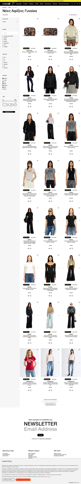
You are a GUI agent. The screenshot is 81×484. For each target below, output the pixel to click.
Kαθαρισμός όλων (9, 111)
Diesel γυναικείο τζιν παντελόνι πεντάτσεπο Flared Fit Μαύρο (71, 336)
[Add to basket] (31, 59)
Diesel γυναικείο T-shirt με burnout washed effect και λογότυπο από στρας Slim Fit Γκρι (50, 194)
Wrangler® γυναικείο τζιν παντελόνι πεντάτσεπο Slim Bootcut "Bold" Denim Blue (71, 384)
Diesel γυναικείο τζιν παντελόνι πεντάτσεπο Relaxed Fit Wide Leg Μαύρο (29, 336)
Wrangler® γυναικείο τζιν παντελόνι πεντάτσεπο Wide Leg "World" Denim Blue (50, 384)
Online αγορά (31, 454)
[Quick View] (28, 59)
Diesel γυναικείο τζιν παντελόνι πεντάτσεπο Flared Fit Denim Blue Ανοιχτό (50, 336)
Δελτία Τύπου (5, 455)
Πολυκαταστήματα (6, 454)
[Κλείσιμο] (77, 1)
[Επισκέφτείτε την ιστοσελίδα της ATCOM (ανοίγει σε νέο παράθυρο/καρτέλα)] (74, 482)
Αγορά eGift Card (57, 453)
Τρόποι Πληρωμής (32, 453)
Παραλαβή (30, 455)
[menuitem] (13, 4)
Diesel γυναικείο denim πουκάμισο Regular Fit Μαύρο (50, 100)
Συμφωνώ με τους (41, 438)
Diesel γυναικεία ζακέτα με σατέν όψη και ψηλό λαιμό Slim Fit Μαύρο (29, 147)
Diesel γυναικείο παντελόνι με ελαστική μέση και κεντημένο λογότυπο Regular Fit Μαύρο (29, 242)
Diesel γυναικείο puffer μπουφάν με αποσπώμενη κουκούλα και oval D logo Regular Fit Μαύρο (71, 100)
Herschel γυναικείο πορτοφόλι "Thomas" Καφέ (50, 52)
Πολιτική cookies (47, 476)
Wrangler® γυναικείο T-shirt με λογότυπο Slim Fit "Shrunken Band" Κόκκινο (29, 384)
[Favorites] (77, 3)
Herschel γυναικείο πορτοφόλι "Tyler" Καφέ (29, 52)
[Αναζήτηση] (72, 4)
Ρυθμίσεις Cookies (8, 479)
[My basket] (79, 3)
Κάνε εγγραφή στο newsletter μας (40, 420)
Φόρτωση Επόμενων (50, 404)
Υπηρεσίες (30, 458)
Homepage (4, 7)
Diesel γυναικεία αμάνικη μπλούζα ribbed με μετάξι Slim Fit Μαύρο (71, 194)
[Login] (74, 3)
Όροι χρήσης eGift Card (59, 455)
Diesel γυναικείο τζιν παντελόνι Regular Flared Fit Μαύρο (71, 289)
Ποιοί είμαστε (5, 453)
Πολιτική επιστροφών (32, 456)
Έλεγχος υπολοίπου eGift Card (60, 454)
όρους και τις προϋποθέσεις (45, 438)
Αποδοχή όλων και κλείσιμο (23, 479)
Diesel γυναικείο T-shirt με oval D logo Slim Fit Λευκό (29, 289)
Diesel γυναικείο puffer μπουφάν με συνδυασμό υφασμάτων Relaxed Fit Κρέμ (71, 53)
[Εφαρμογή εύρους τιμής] (15, 104)
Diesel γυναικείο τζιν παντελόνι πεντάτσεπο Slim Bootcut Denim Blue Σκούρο (29, 100)
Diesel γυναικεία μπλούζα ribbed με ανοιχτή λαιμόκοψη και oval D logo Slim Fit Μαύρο (50, 289)
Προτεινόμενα (73, 14)
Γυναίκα (9, 7)
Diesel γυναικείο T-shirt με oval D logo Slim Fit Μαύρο (50, 241)
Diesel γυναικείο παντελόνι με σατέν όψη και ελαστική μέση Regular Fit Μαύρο (50, 147)
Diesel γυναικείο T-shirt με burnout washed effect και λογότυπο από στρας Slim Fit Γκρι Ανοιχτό (30, 194)
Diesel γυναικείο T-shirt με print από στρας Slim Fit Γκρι (71, 147)
